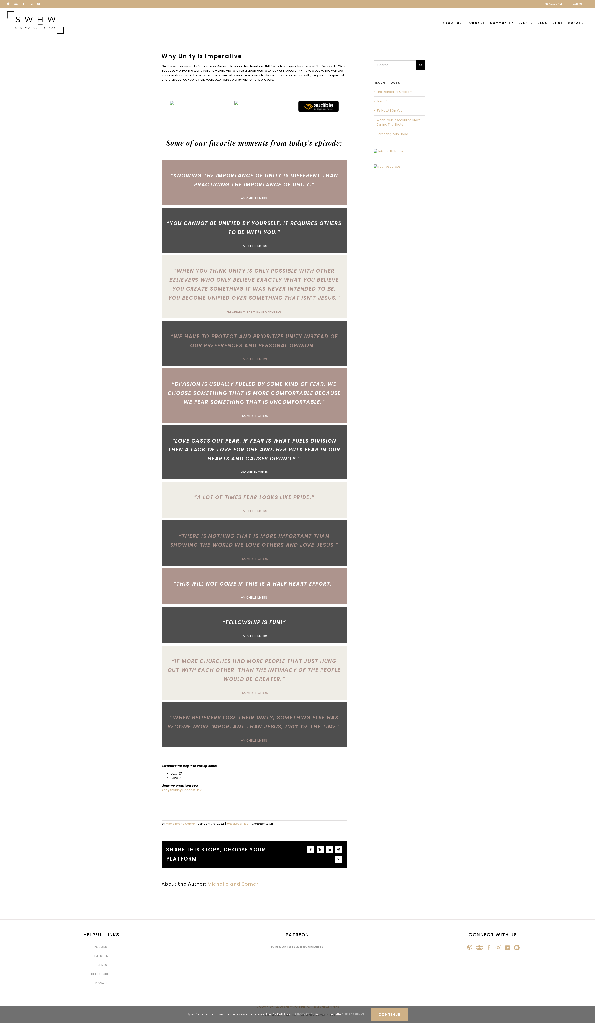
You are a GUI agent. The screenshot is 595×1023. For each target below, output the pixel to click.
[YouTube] (507, 947)
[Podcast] (469, 947)
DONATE (101, 983)
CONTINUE (389, 1014)
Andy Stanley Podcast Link (182, 790)
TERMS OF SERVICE (353, 1014)
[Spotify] (517, 947)
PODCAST (101, 947)
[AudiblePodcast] (318, 102)
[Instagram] (498, 947)
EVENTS (101, 965)
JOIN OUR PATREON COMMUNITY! (297, 947)
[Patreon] (479, 947)
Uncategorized (238, 824)
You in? (382, 101)
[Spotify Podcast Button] (254, 102)
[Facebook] (489, 947)
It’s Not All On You (390, 110)
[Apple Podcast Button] (190, 102)
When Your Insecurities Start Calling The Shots (398, 122)
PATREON (101, 956)
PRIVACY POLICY (304, 1014)
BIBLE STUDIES (101, 974)
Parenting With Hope (392, 134)
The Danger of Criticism (395, 91)
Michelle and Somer (180, 824)
